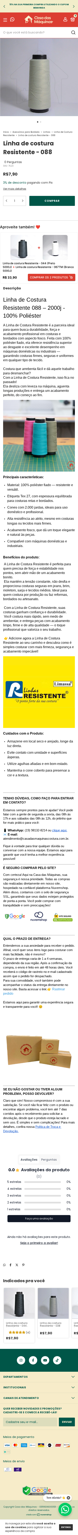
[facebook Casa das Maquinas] (33, 1360)
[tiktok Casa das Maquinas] (57, 1360)
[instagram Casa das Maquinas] (21, 1360)
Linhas (46, 132)
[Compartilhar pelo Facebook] (10, 1265)
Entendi (66, 1527)
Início (6, 132)
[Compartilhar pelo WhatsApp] (4, 1265)
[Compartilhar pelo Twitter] (16, 1265)
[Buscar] (73, 32)
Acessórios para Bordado (26, 132)
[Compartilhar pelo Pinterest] (23, 1265)
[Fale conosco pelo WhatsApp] (12, 20)
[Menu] (6, 20)
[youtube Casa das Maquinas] (45, 1360)
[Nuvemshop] (39, 1515)
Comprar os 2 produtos (49, 277)
